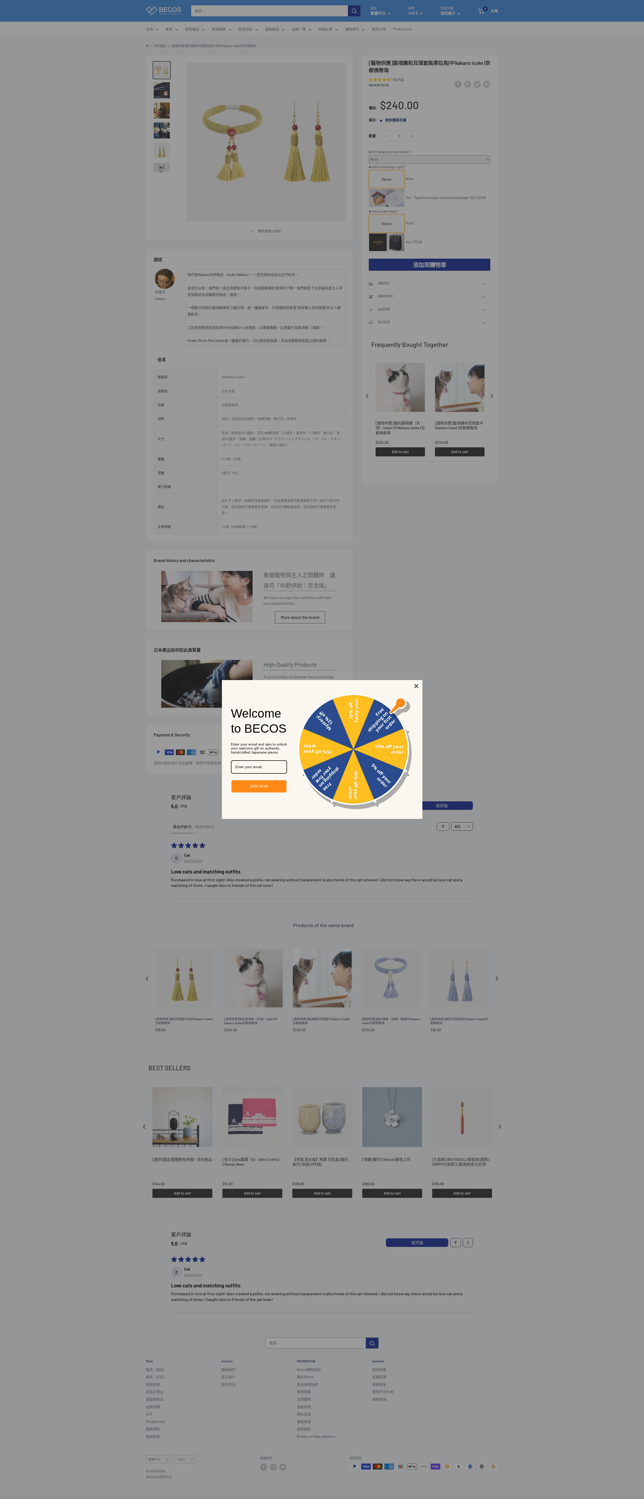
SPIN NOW (259, 786)
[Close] (416, 686)
